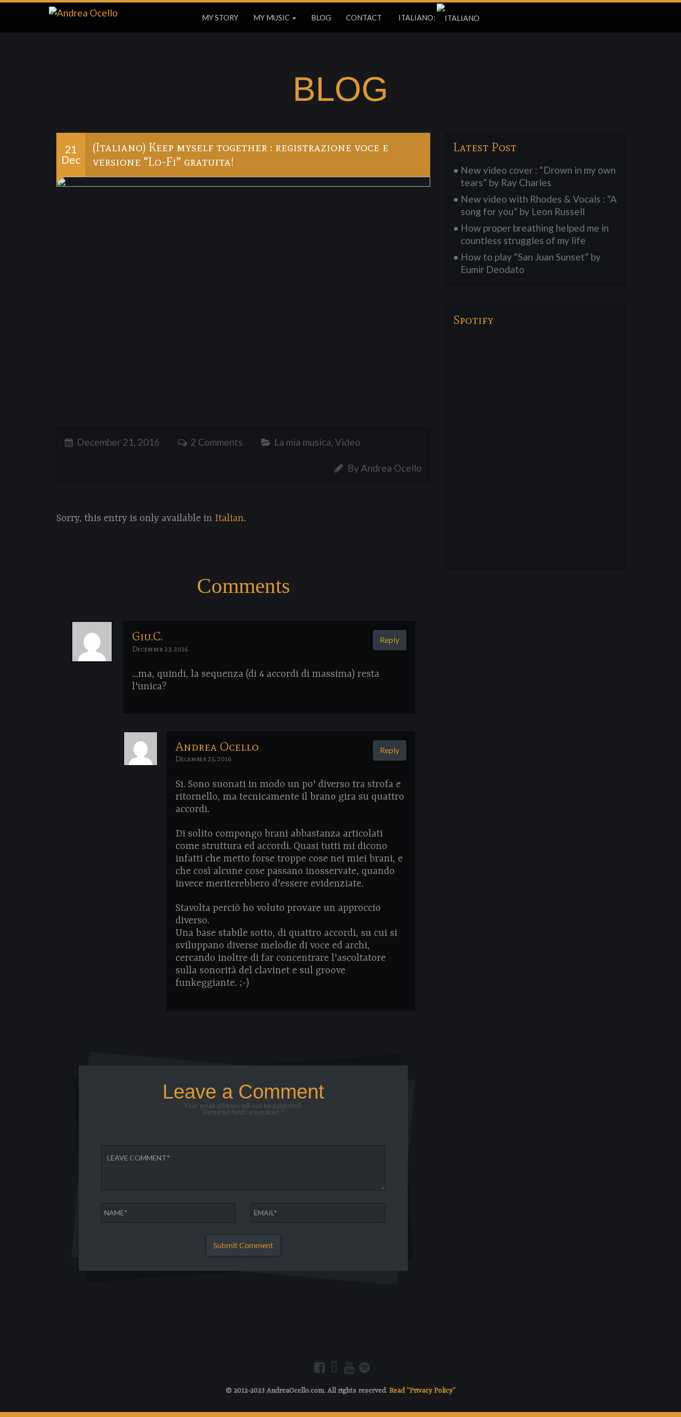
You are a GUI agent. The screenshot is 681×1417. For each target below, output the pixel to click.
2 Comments (216, 442)
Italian (229, 518)
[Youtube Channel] (349, 1367)
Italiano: (417, 17)
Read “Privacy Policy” (422, 1391)
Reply (389, 639)
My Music (272, 17)
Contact (364, 17)
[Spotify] (364, 1367)
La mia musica (302, 442)
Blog (321, 17)
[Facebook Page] (319, 1367)
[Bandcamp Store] (334, 1367)
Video (347, 442)
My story (220, 17)
